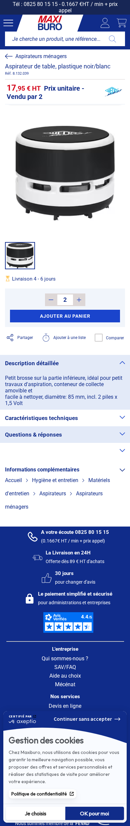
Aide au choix (65, 676)
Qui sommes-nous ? (65, 658)
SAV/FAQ (65, 667)
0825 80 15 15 (41, 4)
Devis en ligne (65, 706)
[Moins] (51, 299)
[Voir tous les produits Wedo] (113, 92)
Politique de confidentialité (39, 794)
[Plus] (79, 299)
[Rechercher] (112, 38)
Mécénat (65, 684)
